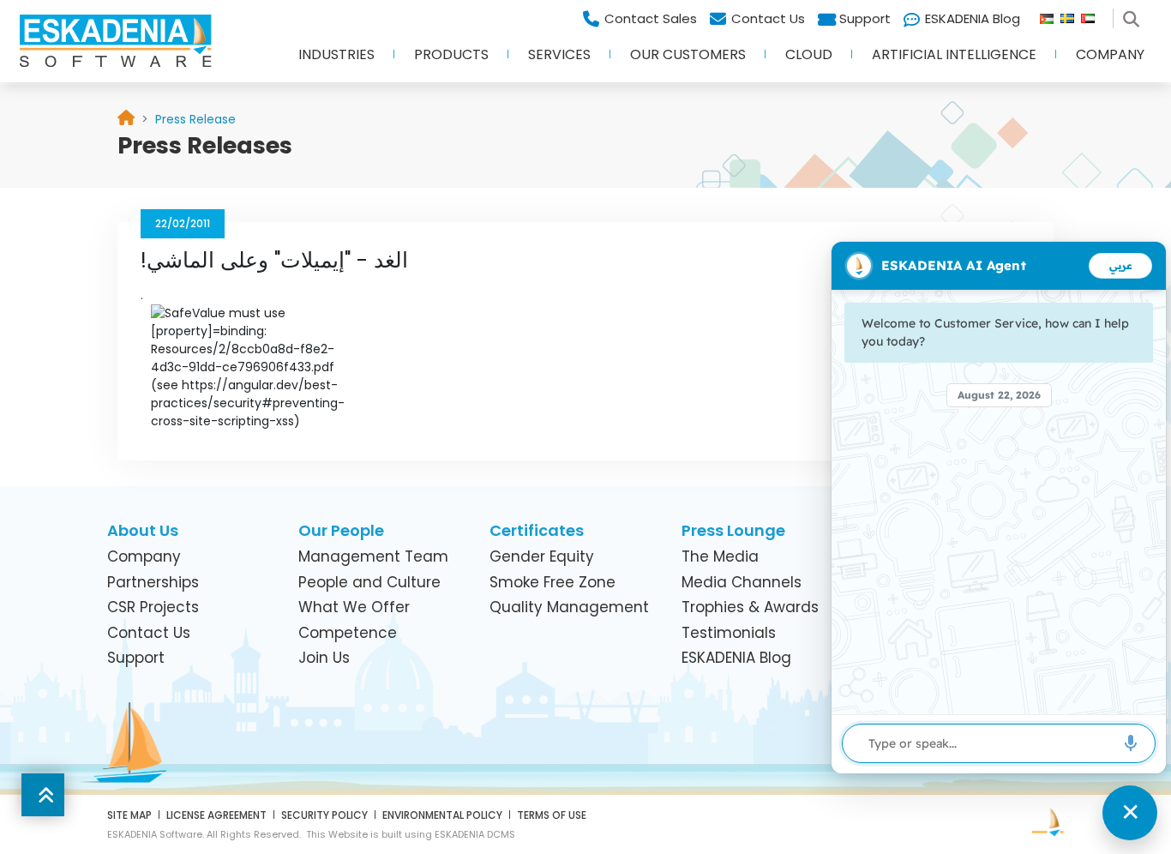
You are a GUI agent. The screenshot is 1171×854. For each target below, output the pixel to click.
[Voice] (1130, 743)
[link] (195, 119)
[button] (336, 60)
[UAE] (1094, 14)
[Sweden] (1070, 14)
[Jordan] (1050, 14)
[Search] (1134, 14)
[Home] (126, 120)
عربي (1120, 265)
